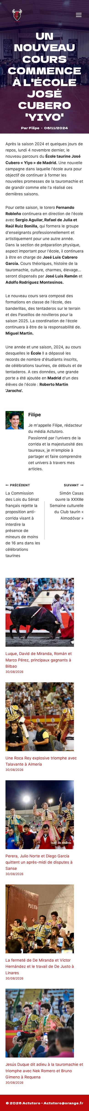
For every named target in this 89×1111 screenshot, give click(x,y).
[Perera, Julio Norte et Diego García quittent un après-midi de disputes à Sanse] (44, 814)
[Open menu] (78, 14)
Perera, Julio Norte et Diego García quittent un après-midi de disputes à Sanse (39, 862)
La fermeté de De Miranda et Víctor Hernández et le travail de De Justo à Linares (39, 966)
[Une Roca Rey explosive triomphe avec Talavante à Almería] (44, 716)
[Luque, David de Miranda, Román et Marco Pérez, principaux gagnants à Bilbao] (44, 612)
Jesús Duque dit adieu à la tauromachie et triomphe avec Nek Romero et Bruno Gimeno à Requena (44, 1070)
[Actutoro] (17, 15)
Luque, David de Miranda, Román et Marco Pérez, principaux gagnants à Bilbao (38, 659)
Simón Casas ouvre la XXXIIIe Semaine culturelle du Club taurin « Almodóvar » (67, 501)
